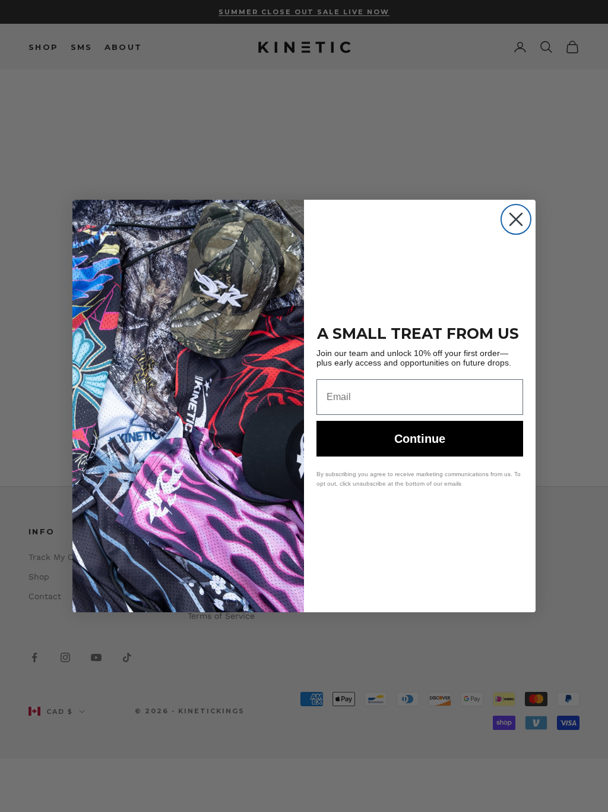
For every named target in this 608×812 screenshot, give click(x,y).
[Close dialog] (516, 219)
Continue (419, 438)
